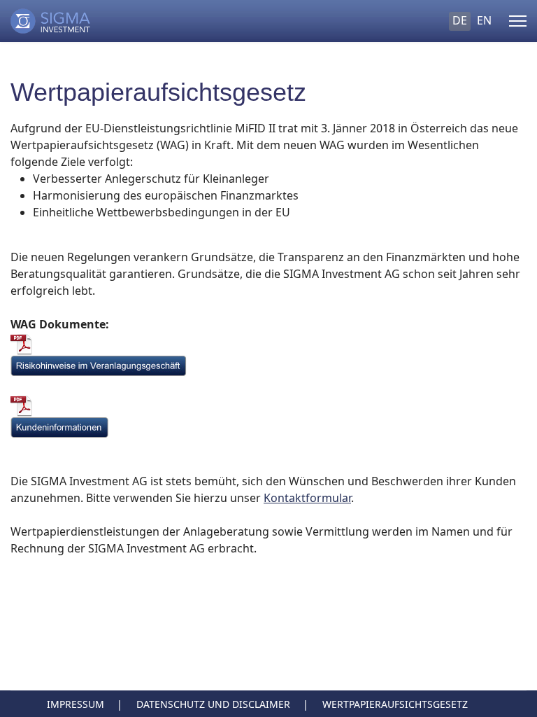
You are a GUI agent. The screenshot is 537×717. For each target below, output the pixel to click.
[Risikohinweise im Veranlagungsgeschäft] (268, 366)
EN (484, 20)
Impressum (75, 704)
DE (459, 20)
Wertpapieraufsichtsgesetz (395, 704)
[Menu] (518, 21)
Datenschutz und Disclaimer (213, 704)
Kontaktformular (307, 498)
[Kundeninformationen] (268, 428)
